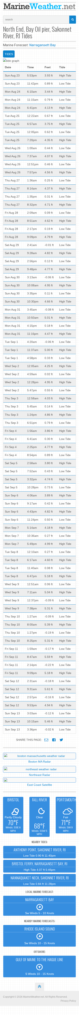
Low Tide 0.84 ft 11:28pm (40, 880)
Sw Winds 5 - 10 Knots (39, 906)
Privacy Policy (68, 1000)
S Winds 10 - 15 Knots (39, 966)
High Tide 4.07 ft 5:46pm (39, 866)
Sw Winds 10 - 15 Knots (39, 935)
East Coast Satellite (39, 784)
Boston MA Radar (39, 761)
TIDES (9, 54)
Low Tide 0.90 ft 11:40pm (40, 852)
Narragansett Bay (42, 45)
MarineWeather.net (33, 996)
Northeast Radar (39, 774)
